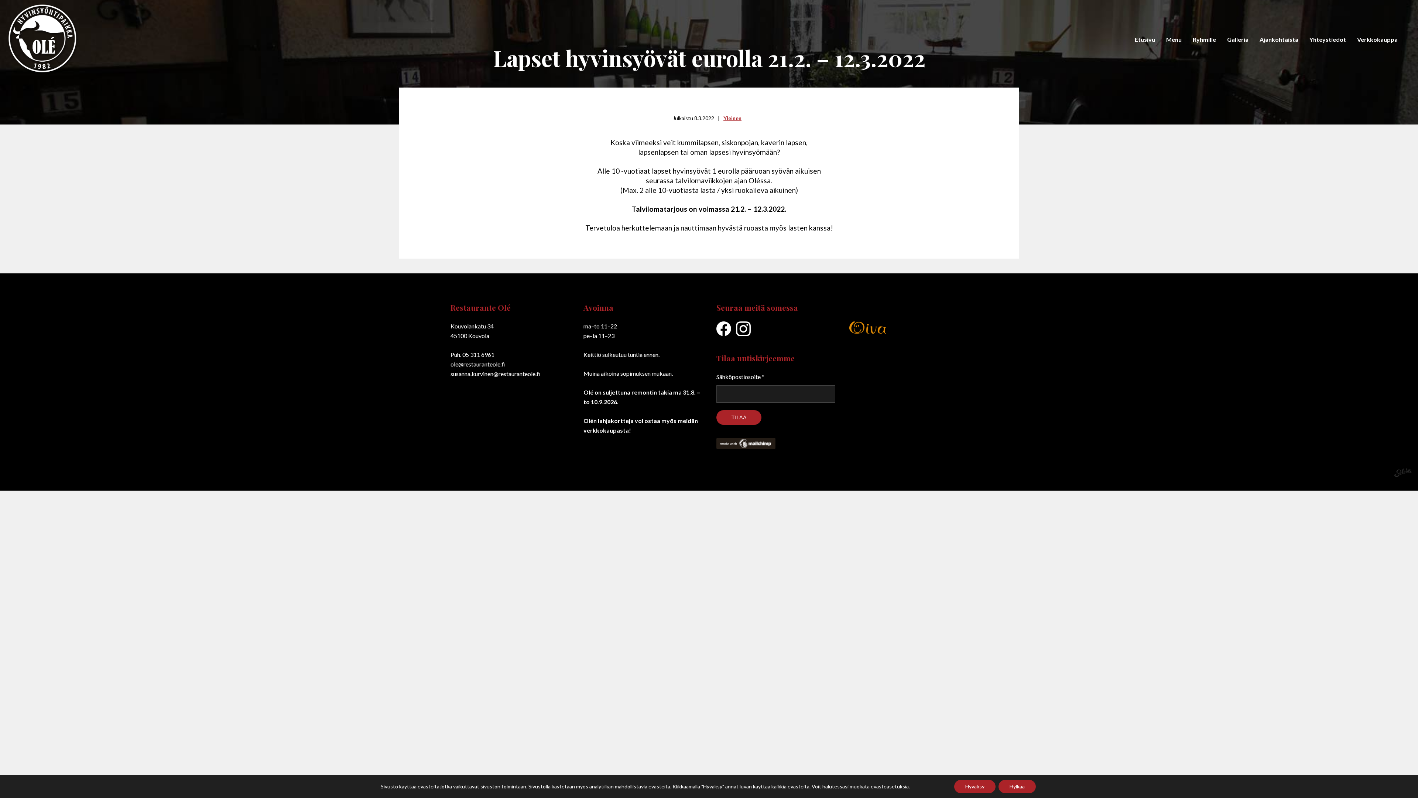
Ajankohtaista (1279, 39)
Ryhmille (1204, 39)
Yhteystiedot (1327, 39)
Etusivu (1145, 39)
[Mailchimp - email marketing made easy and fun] (747, 446)
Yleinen (732, 118)
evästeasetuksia (890, 786)
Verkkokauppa (1377, 39)
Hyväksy (974, 786)
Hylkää (1017, 786)
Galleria (1238, 39)
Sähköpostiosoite (740, 376)
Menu (1174, 39)
